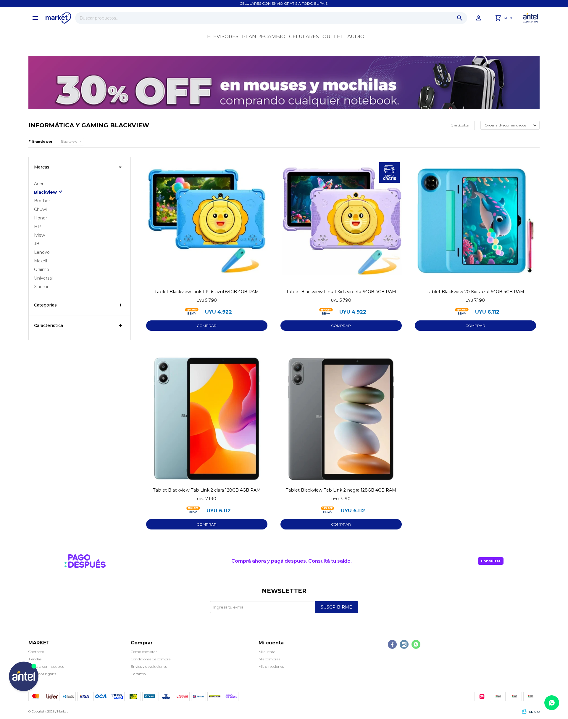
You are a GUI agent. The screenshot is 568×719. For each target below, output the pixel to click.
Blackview (69, 141)
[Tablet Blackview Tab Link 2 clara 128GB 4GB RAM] (207, 419)
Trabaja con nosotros (46, 666)
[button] (459, 18)
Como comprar (144, 651)
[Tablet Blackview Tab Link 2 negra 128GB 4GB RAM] (341, 419)
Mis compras (269, 659)
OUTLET (333, 36)
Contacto (36, 651)
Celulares (304, 36)
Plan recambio (263, 36)
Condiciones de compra (151, 659)
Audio (355, 36)
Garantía (138, 674)
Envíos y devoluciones (149, 666)
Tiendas (34, 659)
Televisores (221, 36)
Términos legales (42, 674)
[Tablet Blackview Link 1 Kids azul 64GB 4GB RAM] (207, 221)
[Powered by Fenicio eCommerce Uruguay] (531, 711)
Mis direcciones (271, 666)
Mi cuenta (267, 651)
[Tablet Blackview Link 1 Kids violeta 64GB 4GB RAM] (341, 221)
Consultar (491, 561)
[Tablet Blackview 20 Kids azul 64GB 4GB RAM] (475, 221)
